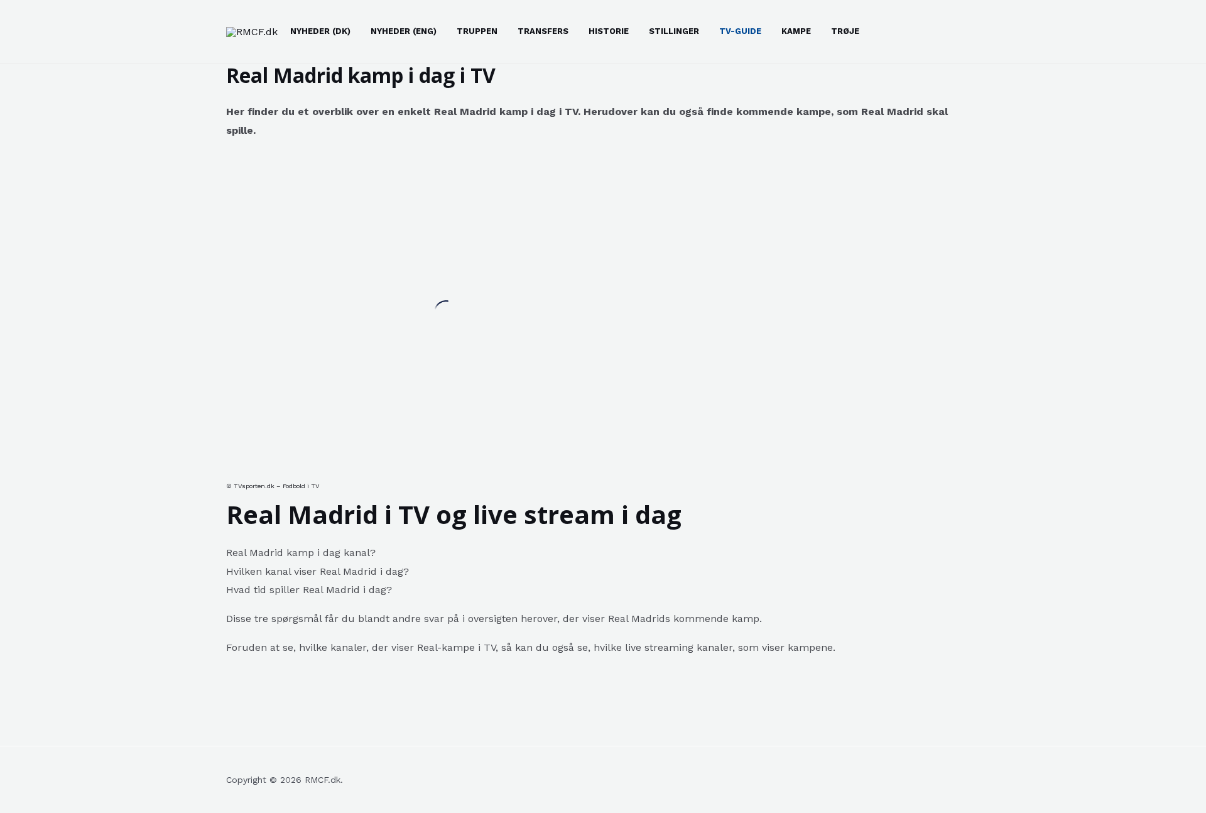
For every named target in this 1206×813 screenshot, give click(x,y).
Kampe (796, 31)
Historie (609, 31)
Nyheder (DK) (320, 31)
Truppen (477, 31)
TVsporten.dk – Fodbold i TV (276, 486)
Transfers (543, 31)
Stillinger (674, 31)
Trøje (845, 31)
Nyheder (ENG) (404, 31)
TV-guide (740, 31)
